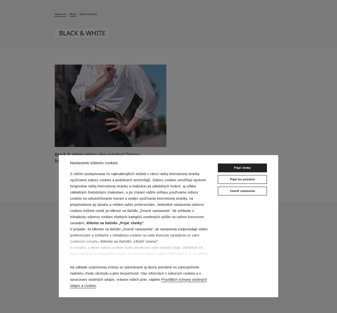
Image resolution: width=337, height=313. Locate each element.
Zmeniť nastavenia (242, 190)
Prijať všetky (242, 167)
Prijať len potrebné (242, 179)
